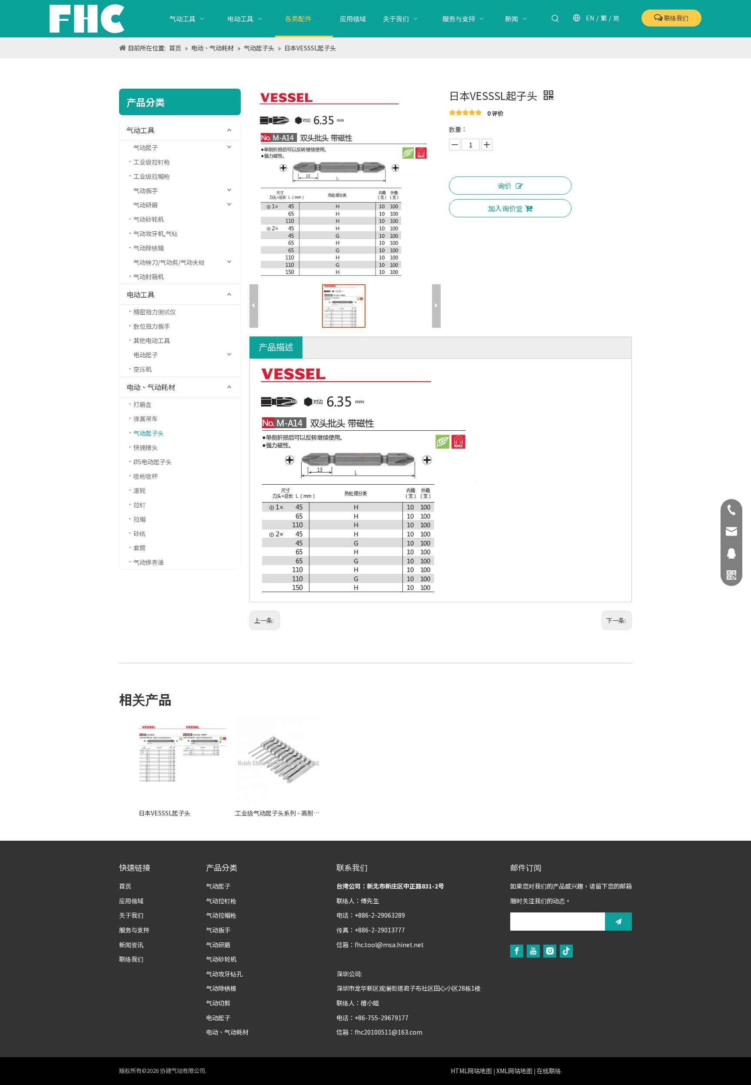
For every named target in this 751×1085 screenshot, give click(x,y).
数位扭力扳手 (151, 326)
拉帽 (139, 519)
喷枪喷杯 (145, 476)
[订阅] (618, 921)
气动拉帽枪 (221, 915)
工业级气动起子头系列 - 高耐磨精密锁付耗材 (279, 813)
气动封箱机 (148, 276)
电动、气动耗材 (150, 387)
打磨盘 (142, 404)
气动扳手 (145, 190)
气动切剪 (218, 1002)
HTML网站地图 (471, 1070)
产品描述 (276, 346)
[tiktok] (566, 950)
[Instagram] (549, 950)
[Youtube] (533, 950)
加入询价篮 (505, 208)
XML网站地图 (514, 1070)
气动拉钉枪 (221, 900)
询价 (505, 185)
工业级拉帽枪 (151, 176)
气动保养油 (148, 562)
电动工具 (140, 294)
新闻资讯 (131, 944)
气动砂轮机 (148, 219)
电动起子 (145, 354)
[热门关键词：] (555, 19)
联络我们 (675, 17)
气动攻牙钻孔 (224, 973)
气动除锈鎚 (148, 247)
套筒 (139, 547)
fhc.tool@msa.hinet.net (389, 944)
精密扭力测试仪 (154, 311)
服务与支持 (134, 929)
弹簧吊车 (145, 418)
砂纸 (139, 533)
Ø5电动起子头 (152, 461)
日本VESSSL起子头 (164, 813)
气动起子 (145, 147)
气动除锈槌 (221, 988)
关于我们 (131, 915)
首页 (125, 886)
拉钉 (139, 504)
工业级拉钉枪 (151, 161)
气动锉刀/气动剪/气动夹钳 (169, 262)
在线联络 (549, 1070)
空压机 (142, 369)
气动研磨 (145, 204)
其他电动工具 (151, 340)
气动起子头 (148, 433)
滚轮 (139, 490)
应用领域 (131, 900)
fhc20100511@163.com (388, 1032)
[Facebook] (516, 950)
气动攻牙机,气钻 (155, 233)
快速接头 (145, 447)
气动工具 (140, 130)
